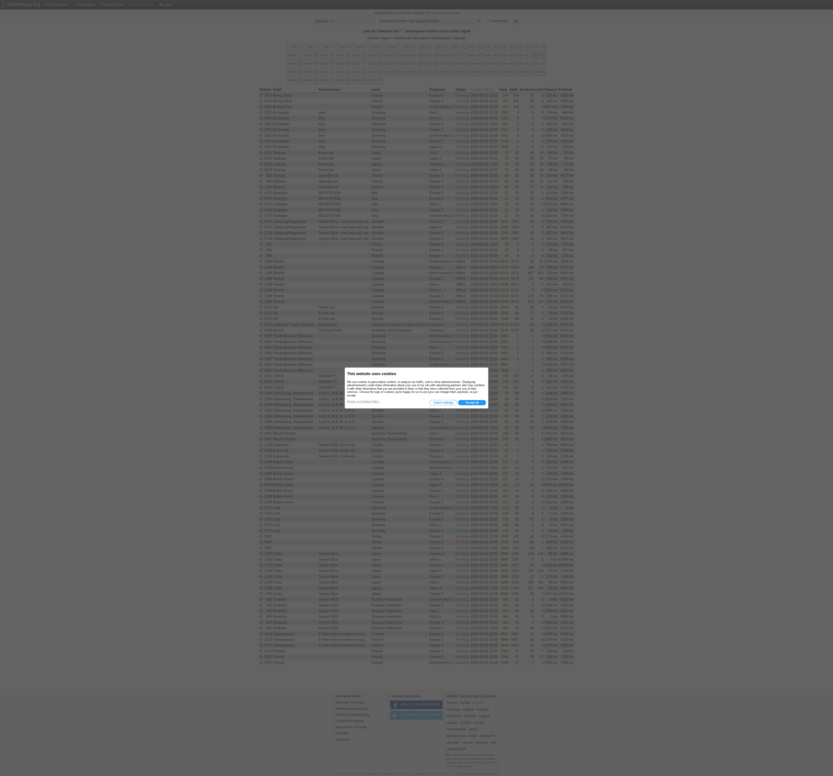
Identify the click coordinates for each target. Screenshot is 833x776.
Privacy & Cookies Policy (363, 401)
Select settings (443, 402)
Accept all (472, 402)
